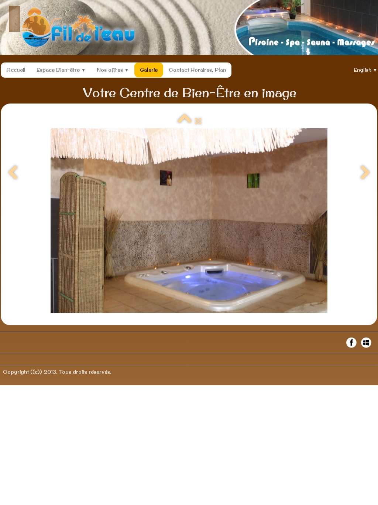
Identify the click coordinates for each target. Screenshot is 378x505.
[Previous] (12, 173)
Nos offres (113, 70)
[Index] (184, 121)
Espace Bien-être (61, 70)
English (365, 70)
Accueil (15, 70)
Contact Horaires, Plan (197, 70)
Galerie (149, 70)
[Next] (365, 173)
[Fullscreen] (198, 121)
